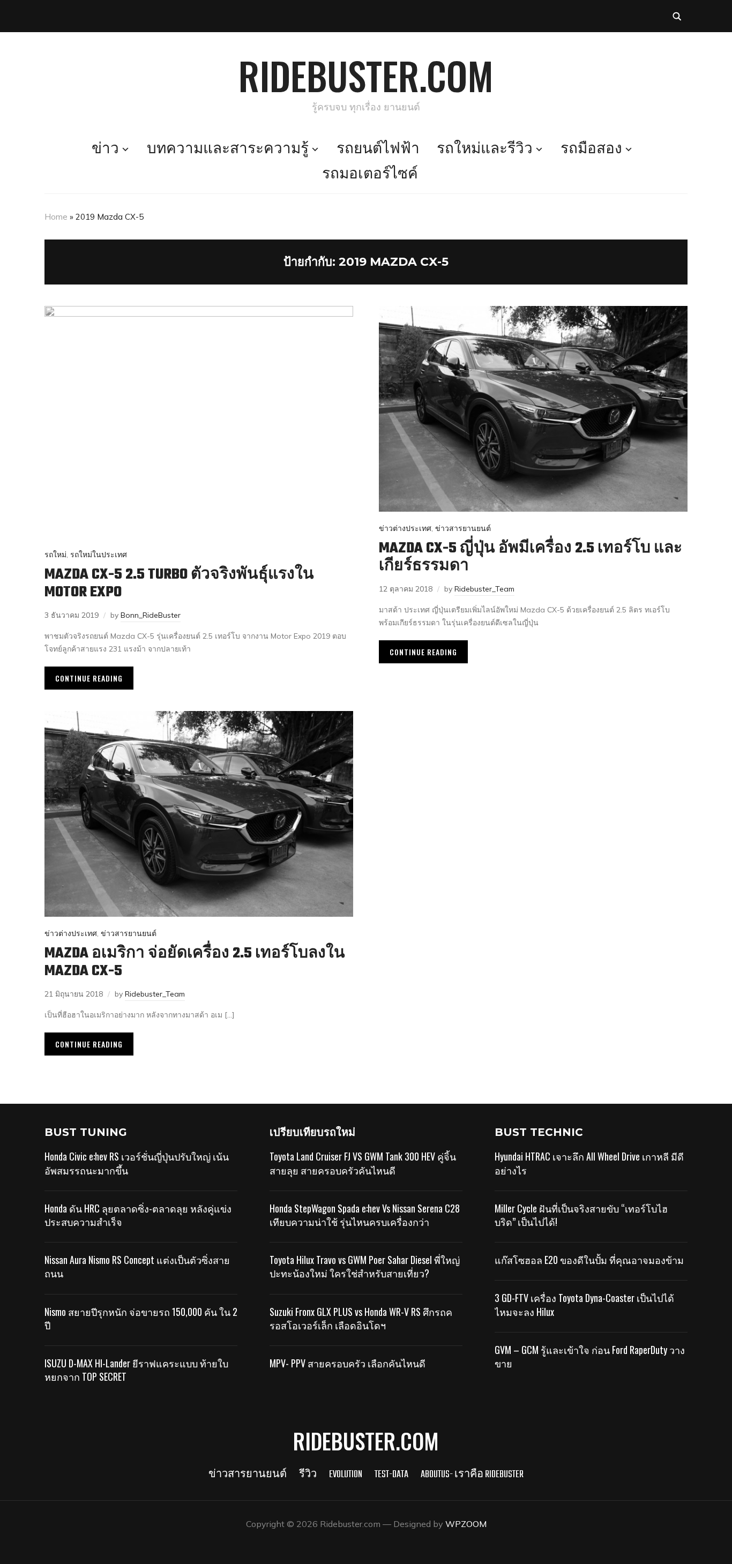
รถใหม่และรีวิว (485, 149)
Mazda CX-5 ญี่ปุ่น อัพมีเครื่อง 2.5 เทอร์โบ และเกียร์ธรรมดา (530, 557)
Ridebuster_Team (484, 589)
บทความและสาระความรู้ (228, 149)
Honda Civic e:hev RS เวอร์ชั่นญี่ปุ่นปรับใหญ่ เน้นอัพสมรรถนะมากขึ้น (136, 1163)
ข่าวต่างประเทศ (405, 528)
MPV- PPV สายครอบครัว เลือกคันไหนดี (347, 1363)
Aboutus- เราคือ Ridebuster (472, 1475)
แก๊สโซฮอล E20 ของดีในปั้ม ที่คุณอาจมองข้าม (589, 1260)
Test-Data (391, 1475)
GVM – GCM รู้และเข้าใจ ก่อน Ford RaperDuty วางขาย (590, 1356)
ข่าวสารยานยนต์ (463, 528)
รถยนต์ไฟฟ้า (378, 149)
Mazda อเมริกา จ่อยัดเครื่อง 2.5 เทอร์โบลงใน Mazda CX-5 (194, 962)
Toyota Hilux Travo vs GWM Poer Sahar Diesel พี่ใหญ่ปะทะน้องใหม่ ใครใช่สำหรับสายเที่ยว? (365, 1266)
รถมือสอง (591, 149)
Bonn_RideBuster (151, 615)
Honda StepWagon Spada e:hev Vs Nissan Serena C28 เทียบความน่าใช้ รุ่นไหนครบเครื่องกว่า (365, 1215)
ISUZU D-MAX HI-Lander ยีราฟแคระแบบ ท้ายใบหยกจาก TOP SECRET (136, 1369)
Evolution (345, 1475)
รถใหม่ (55, 554)
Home (56, 217)
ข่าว (105, 149)
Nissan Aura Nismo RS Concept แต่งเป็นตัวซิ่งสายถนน (137, 1266)
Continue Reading (89, 678)
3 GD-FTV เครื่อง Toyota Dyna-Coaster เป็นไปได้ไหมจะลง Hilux (584, 1304)
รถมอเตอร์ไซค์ (370, 174)
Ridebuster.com (366, 75)
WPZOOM (466, 1523)
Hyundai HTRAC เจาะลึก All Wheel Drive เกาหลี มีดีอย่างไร (589, 1163)
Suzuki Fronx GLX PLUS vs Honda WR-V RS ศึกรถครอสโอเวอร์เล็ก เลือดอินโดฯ (361, 1318)
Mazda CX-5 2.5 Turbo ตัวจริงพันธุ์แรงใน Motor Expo (179, 583)
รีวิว (308, 1475)
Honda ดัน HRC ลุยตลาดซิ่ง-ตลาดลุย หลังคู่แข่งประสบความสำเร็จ (137, 1215)
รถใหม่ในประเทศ (98, 554)
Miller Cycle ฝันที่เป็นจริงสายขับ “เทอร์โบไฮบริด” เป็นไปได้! (581, 1215)
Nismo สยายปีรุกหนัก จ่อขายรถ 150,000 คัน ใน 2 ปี (140, 1318)
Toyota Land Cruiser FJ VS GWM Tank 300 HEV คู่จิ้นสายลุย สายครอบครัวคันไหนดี (363, 1163)
